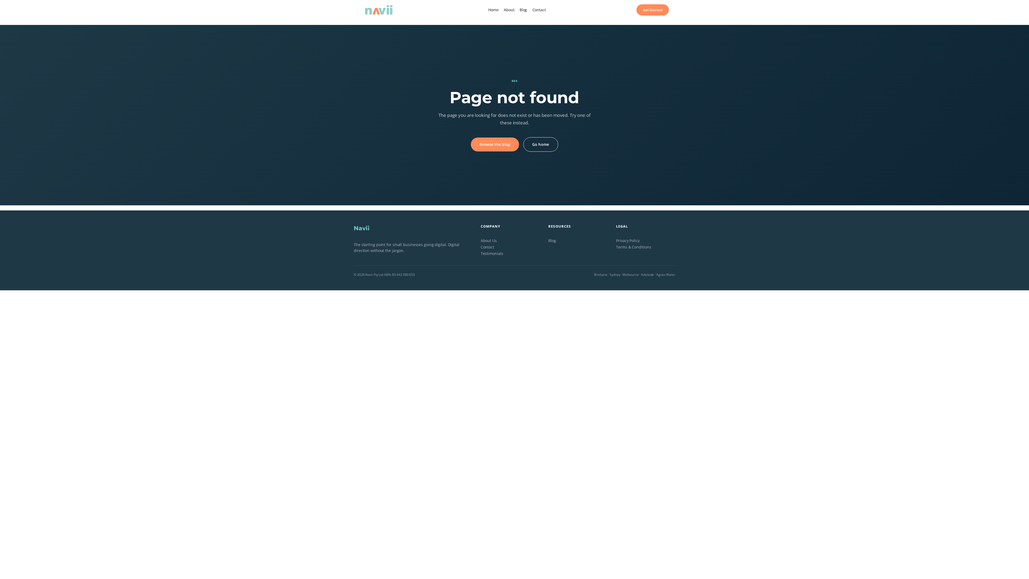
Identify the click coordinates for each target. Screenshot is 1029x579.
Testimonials (492, 253)
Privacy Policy (628, 240)
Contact (487, 247)
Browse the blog (494, 144)
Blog (552, 240)
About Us (489, 240)
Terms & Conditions (633, 247)
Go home (540, 144)
